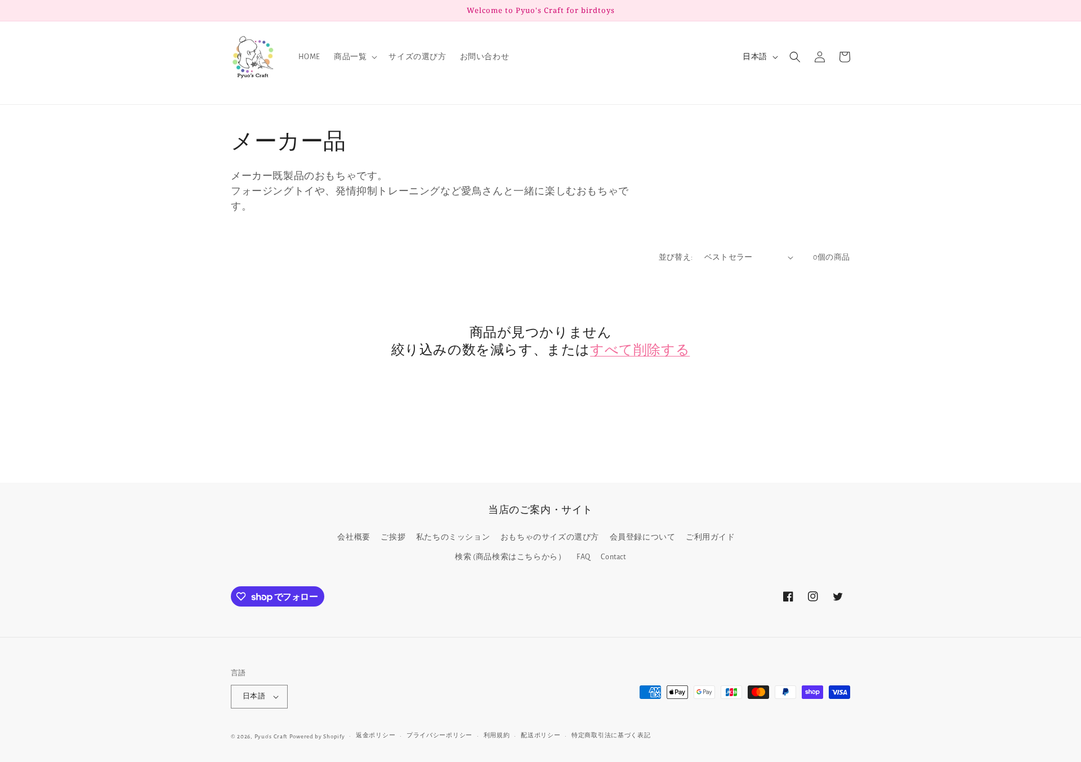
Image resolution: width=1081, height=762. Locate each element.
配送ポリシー (540, 735)
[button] (354, 57)
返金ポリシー (375, 735)
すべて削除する (640, 349)
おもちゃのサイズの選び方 (550, 537)
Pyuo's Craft (271, 736)
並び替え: (676, 257)
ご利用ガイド (710, 537)
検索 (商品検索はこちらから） (510, 557)
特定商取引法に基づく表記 (610, 735)
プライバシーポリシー (439, 735)
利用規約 (497, 735)
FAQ (584, 557)
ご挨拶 (393, 537)
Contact (613, 557)
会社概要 (353, 537)
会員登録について (643, 537)
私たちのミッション (453, 537)
